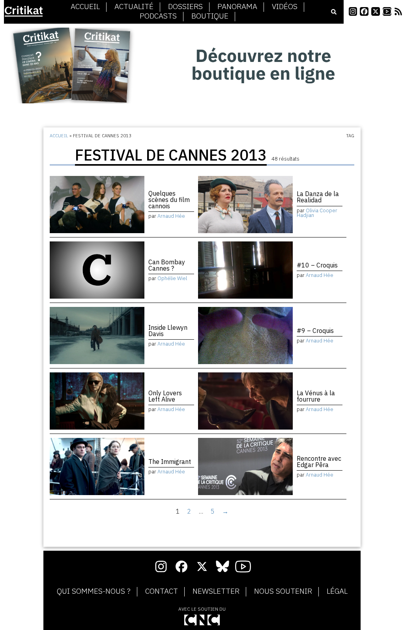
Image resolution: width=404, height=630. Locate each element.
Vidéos (284, 6)
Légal (337, 591)
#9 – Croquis (315, 331)
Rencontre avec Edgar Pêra (319, 461)
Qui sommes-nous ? (94, 591)
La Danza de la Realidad (318, 197)
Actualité (133, 6)
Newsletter (216, 591)
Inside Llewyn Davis (167, 330)
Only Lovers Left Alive (165, 396)
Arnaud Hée (171, 216)
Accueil (85, 6)
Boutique (209, 16)
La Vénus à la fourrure (316, 396)
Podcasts (158, 16)
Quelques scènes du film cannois (169, 199)
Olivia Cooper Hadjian (317, 213)
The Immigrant (169, 461)
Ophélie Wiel (172, 278)
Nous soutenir (283, 591)
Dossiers (185, 6)
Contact (161, 591)
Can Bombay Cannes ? (166, 265)
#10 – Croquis (317, 265)
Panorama (237, 6)
